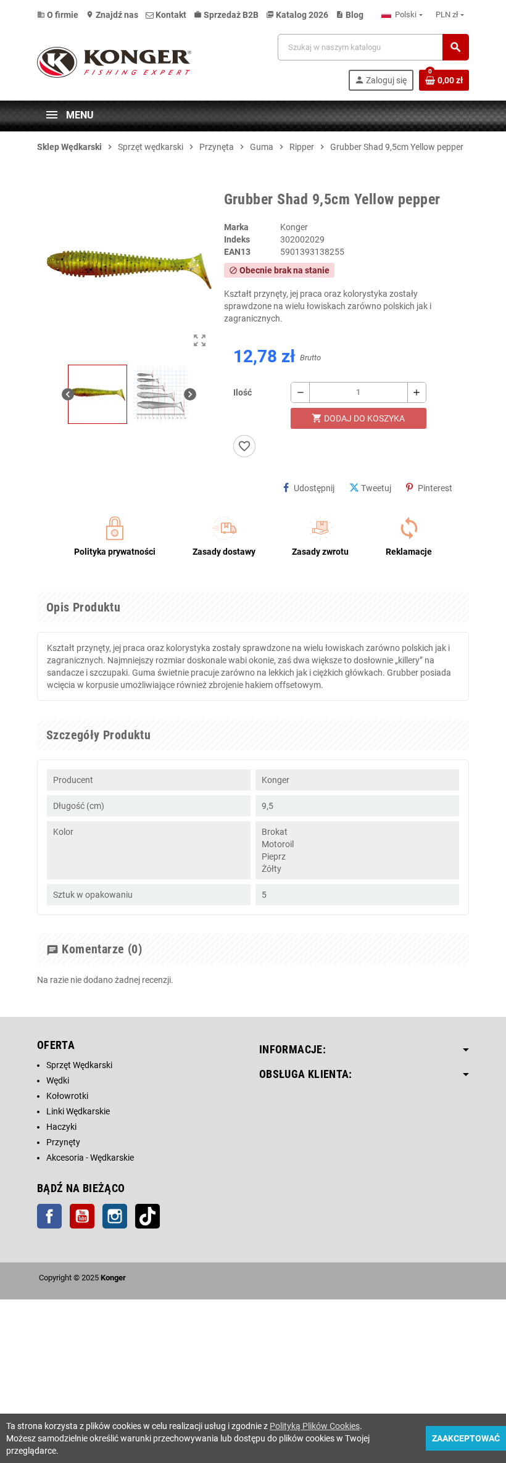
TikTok (147, 1216)
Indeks (237, 239)
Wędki (57, 1080)
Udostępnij (314, 488)
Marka (236, 227)
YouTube (82, 1216)
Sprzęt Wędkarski (79, 1065)
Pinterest (435, 488)
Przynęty (63, 1142)
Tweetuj (376, 488)
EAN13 (237, 252)
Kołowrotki (67, 1096)
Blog (349, 15)
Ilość (242, 392)
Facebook (49, 1216)
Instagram (114, 1216)
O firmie (57, 15)
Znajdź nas (112, 15)
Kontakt (170, 15)
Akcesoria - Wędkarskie (90, 1158)
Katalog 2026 (297, 15)
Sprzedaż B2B (226, 15)
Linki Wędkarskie (78, 1111)
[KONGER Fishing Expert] (114, 62)
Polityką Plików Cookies (315, 1426)
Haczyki (61, 1127)
